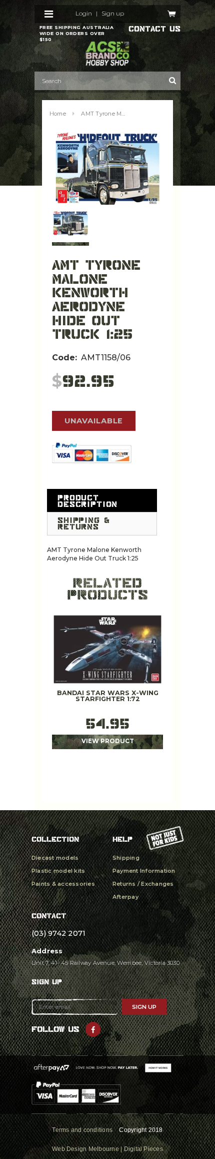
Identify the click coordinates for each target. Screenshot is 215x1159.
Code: (64, 357)
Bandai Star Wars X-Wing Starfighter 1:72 (107, 696)
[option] (107, 168)
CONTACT (49, 915)
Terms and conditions (82, 1129)
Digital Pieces (143, 1148)
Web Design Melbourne (85, 1148)
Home (58, 113)
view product (108, 741)
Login (84, 13)
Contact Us (154, 29)
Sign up (113, 13)
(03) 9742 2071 (59, 933)
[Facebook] (93, 1029)
